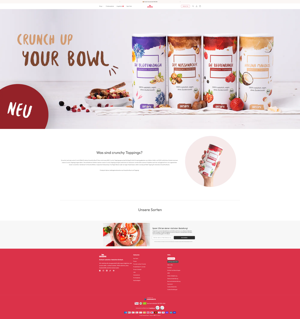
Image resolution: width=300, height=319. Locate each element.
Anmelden (184, 238)
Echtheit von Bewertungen (173, 270)
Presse (135, 261)
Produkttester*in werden (139, 266)
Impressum (170, 284)
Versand (169, 267)
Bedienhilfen (171, 258)
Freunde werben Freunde (139, 264)
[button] (101, 6)
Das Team (135, 258)
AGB (168, 273)
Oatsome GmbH (146, 315)
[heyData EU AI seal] (162, 308)
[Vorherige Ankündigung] (120, 1)
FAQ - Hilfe (170, 265)
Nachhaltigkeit (136, 280)
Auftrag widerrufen (173, 261)
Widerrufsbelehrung (172, 276)
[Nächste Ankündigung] (180, 1)
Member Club (185, 6)
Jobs (134, 272)
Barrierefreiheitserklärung (173, 281)
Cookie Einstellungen (172, 289)
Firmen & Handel (137, 269)
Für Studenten (136, 277)
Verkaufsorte (136, 275)
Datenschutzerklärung (172, 278)
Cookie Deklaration (172, 286)
